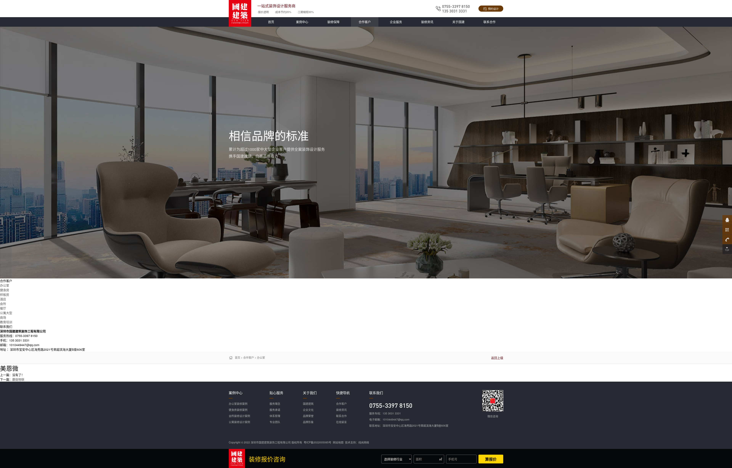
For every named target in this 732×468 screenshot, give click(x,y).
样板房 (4, 294)
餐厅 (3, 308)
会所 (3, 304)
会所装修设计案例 (239, 416)
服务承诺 (275, 410)
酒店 (3, 299)
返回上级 (497, 358)
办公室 (4, 285)
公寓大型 (6, 313)
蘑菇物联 (18, 379)
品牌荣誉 (308, 416)
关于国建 (458, 22)
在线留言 (341, 422)
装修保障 (333, 22)
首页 (271, 22)
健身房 (4, 290)
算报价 (491, 459)
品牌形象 (308, 422)
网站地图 (338, 442)
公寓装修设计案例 (239, 422)
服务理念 (275, 403)
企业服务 (396, 22)
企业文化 (308, 410)
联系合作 (489, 22)
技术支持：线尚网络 (357, 442)
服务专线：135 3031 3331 (385, 413)
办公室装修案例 (238, 403)
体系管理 (275, 416)
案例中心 (302, 22)
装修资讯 (427, 22)
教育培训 (6, 322)
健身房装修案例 (238, 410)
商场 (3, 317)
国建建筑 (308, 403)
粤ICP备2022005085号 (317, 442)
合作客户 (365, 22)
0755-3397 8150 (390, 405)
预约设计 (493, 8)
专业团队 (275, 422)
